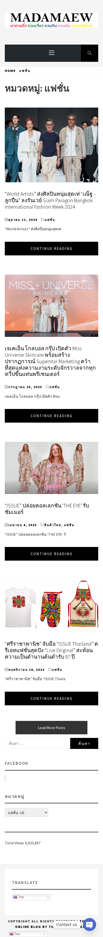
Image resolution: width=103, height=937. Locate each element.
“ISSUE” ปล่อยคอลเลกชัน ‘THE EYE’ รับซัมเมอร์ (47, 508)
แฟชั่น (50, 220)
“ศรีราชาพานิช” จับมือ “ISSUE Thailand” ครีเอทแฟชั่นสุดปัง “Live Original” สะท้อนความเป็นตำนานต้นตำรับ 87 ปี (51, 650)
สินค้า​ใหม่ (52, 525)
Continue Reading (52, 248)
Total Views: (15, 842)
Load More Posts (51, 727)
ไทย (20, 897)
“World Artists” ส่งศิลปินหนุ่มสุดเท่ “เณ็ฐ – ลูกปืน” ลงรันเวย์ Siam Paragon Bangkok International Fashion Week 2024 (50, 200)
